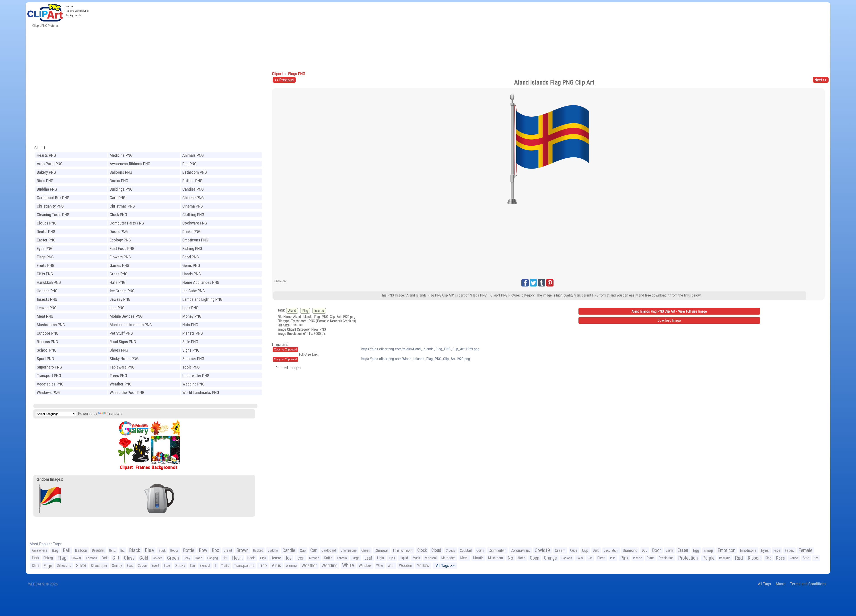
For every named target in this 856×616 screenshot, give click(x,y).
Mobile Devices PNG (126, 316)
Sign (48, 566)
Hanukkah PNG (49, 282)
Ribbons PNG (47, 341)
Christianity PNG (50, 206)
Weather (309, 565)
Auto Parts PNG (50, 163)
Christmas (403, 550)
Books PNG (119, 180)
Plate (650, 558)
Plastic (637, 558)
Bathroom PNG (194, 172)
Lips (392, 558)
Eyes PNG (45, 248)
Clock (422, 550)
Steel (167, 566)
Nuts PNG (190, 324)
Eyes (765, 550)
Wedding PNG (193, 384)
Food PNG (190, 257)
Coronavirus (520, 550)
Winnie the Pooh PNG (127, 392)
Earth (669, 550)
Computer (497, 550)
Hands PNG (191, 273)
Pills (612, 558)
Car (313, 550)
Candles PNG (193, 189)
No (510, 558)
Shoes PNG (119, 350)
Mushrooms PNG (51, 324)
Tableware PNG (122, 367)
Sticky (180, 565)
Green (173, 558)
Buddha (273, 550)
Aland (292, 311)
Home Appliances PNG (200, 282)
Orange (550, 558)
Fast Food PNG (122, 248)
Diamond (630, 550)
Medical (431, 558)
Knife (328, 558)
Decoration (611, 550)
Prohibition (665, 558)
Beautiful (98, 550)
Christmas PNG (122, 206)
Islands (319, 311)
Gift (115, 558)
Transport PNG (49, 375)
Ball (66, 550)
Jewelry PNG (120, 299)
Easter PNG (46, 240)
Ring (768, 558)
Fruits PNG (45, 265)
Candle (288, 550)
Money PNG (192, 316)
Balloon (81, 550)
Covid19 (542, 550)
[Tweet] (533, 282)
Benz (112, 550)
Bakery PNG (46, 172)
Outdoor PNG (47, 333)
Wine (379, 566)
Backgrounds (73, 15)
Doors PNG (119, 231)
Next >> (821, 79)
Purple (708, 558)
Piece (601, 558)
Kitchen (314, 558)
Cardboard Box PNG (53, 197)
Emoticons (748, 550)
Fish (35, 557)
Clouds (450, 550)
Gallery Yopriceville (77, 10)
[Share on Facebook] (525, 282)
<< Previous (284, 79)
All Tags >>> (444, 565)
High (263, 558)
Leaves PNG (47, 307)
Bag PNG (189, 163)
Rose (780, 558)
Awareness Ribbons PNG (130, 163)
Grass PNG (119, 273)
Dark (596, 550)
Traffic (225, 566)
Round (794, 558)
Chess (365, 550)
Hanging (212, 558)
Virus (276, 565)
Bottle (188, 550)
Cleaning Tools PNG (53, 214)
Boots (174, 550)
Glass (129, 558)
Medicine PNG (121, 155)
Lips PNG (117, 307)
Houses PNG (47, 290)
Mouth (478, 558)
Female (805, 550)
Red (739, 558)
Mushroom (495, 558)
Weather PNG (121, 384)
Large (356, 558)
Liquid (404, 558)
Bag (55, 550)
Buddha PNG (47, 189)
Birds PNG (45, 180)
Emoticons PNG (195, 240)
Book (162, 550)
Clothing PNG (193, 214)
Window (365, 565)
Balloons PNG (121, 172)
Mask (416, 558)
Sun (192, 566)
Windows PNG (48, 392)
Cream (560, 550)
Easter (683, 550)
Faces (789, 550)
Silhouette (64, 565)
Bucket (258, 550)
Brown (243, 550)
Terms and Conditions (808, 583)
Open (534, 558)
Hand (199, 558)
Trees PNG (118, 375)
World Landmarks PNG (200, 392)
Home (69, 6)
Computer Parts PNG (127, 223)
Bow (203, 550)
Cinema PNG (192, 206)
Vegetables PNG (50, 384)
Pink (624, 558)
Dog (644, 550)
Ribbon (754, 558)
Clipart (39, 147)
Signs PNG (191, 350)
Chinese (381, 550)
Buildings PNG (121, 189)
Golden (158, 558)
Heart (237, 558)
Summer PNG (193, 358)
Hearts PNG (46, 155)
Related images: (289, 367)
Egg (696, 550)
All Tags (764, 583)
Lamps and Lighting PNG (202, 299)
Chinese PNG (193, 197)
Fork (104, 558)
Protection (688, 558)
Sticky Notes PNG (124, 358)
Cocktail (466, 550)
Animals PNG (193, 155)
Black (134, 550)
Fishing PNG (192, 248)
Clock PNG (118, 214)
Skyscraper (99, 565)
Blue (149, 550)
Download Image (669, 320)
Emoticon (726, 550)
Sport (155, 565)
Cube (573, 550)
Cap (303, 550)
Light (380, 558)
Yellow (423, 565)
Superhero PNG (49, 367)
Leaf (368, 558)
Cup (585, 550)
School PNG (46, 350)
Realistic (724, 558)
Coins (480, 550)
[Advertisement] (460, 35)
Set (816, 558)
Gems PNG (191, 265)
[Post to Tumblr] (541, 282)
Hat (224, 558)
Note (521, 558)
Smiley (117, 565)
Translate (115, 413)
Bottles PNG (192, 180)
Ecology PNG (120, 240)
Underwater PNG (195, 375)
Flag (305, 311)
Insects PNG (47, 299)
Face (777, 550)
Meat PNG (45, 316)
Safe (806, 558)
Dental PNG (46, 231)
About (781, 583)
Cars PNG (118, 197)
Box (215, 550)
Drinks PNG (191, 231)
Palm (579, 558)
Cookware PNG (194, 223)
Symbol (205, 565)
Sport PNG (45, 358)
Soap (130, 566)
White (348, 565)
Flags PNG (45, 257)
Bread (228, 550)
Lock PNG (190, 307)
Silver (81, 565)
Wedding (329, 565)
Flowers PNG (120, 257)
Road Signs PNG (123, 341)
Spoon (142, 565)
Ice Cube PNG (193, 290)
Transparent (244, 565)
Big (122, 550)
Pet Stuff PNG (121, 333)
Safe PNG (190, 341)
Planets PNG (192, 333)
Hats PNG (118, 282)
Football (91, 558)
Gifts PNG (45, 273)
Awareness (39, 550)
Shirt (35, 565)
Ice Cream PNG (122, 290)
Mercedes (448, 558)
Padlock (567, 558)
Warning (291, 565)
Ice (289, 558)
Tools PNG (191, 367)
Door (656, 550)
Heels (251, 558)
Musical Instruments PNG (131, 324)
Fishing (48, 558)
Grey (186, 558)
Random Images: (49, 479)
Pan (590, 558)
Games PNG (119, 265)
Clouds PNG (46, 223)
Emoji (708, 550)
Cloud (436, 550)
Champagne (349, 550)
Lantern (342, 558)
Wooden (405, 565)
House (276, 558)
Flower (76, 558)
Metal (464, 558)
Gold (143, 558)
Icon (300, 558)
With (391, 565)
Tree (263, 565)
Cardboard (328, 550)
